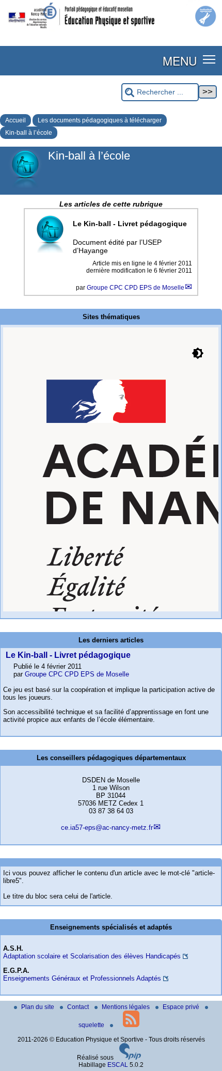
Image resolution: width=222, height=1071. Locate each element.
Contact (78, 1007)
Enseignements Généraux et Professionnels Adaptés (82, 978)
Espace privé (182, 1007)
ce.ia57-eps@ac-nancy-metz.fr (107, 827)
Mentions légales (126, 1007)
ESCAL (117, 1064)
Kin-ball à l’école (28, 132)
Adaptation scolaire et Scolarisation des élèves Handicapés (92, 956)
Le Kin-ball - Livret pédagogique (68, 655)
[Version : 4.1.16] (130, 1057)
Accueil (15, 120)
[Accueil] (111, 30)
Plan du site (38, 1007)
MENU (180, 60)
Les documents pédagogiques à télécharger (100, 120)
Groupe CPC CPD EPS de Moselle (135, 287)
